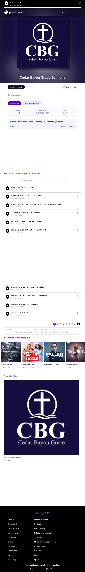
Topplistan (12, 520)
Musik (10, 542)
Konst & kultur (13, 528)
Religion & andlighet (32, 103)
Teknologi (12, 546)
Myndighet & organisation (45, 542)
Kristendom (14, 103)
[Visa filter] (64, 180)
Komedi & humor (41, 520)
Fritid (36, 555)
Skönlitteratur (13, 551)
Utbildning (12, 537)
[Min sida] (63, 12)
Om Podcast (46, 565)
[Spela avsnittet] (7, 188)
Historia (37, 551)
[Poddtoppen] (14, 12)
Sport (36, 559)
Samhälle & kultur (15, 524)
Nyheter (11, 555)
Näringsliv (38, 524)
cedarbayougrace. (55, 122)
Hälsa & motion (40, 546)
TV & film (38, 537)
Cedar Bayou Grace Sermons (28, 122)
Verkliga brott (13, 533)
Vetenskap (12, 559)
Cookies (56, 565)
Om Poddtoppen (32, 565)
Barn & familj (39, 528)
